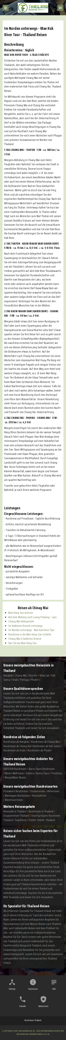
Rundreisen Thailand (33, 1020)
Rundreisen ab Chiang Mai (45, 741)
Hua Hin (33, 675)
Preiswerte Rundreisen (15, 791)
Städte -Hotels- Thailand (42, 820)
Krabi (15, 679)
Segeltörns (21, 820)
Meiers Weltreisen (14, 773)
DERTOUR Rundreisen (14, 769)
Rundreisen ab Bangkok (16, 741)
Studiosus (56, 773)
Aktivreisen (53, 791)
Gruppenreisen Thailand (16, 815)
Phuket (35, 679)
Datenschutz (43, 1006)
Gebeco (30, 773)
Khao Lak (44, 675)
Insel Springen (39, 815)
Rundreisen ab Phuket (39, 750)
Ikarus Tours (42, 773)
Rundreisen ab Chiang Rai (17, 746)
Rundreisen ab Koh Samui (46, 746)
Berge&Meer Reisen (15, 777)
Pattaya (24, 679)
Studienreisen (37, 791)
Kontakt (22, 1006)
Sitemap (12, 989)
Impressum (33, 989)
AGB (54, 989)
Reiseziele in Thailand (14, 811)
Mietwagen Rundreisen (17, 795)
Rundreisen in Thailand (41, 811)
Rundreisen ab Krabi (14, 750)
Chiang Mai (21, 675)
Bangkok (8, 675)
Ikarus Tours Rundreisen (42, 769)
